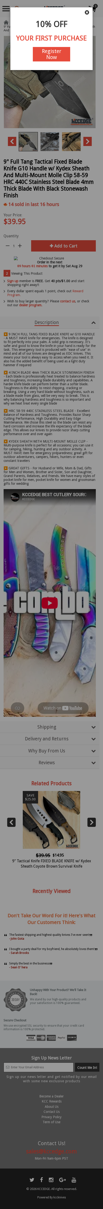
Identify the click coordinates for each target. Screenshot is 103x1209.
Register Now (51, 54)
